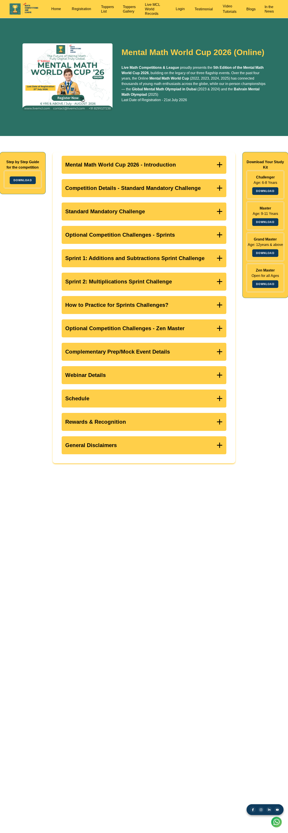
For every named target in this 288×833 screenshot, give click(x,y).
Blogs (251, 9)
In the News (269, 9)
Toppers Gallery (129, 9)
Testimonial (204, 9)
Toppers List (107, 9)
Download (23, 180)
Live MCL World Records (152, 9)
